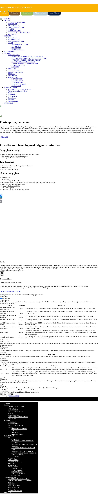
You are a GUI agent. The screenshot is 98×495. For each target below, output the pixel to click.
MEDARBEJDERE (14, 39)
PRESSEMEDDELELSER (19, 44)
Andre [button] (2, 384)
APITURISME (12, 75)
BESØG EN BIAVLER (18, 84)
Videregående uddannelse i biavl (17, 91)
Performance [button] (4, 347)
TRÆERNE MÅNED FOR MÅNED (23, 62)
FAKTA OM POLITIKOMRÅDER (19, 32)
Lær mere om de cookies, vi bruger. (10, 291)
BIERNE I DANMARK (15, 72)
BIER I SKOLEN (16, 79)
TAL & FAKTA (16, 46)
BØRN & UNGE (13, 77)
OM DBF (7, 20)
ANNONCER (12, 34)
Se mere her (4, 259)
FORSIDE (7, 19)
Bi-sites (10, 93)
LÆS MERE (15, 67)
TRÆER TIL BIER (14, 55)
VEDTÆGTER (12, 24)
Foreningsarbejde (13, 101)
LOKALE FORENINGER (16, 27)
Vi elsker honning (40, 13)
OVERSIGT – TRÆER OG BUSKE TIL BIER (26, 60)
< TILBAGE (4, 137)
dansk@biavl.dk (10, 238)
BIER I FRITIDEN (17, 82)
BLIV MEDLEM (9, 51)
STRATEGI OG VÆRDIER (16, 22)
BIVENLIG (11, 74)
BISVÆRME (12, 68)
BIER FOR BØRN (17, 80)
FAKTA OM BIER (13, 70)
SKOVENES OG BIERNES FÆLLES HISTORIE (27, 56)
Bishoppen (11, 99)
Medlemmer (14, 13)
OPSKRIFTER (16, 86)
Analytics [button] (3, 358)
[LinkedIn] (49, 197)
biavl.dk (4, 13)
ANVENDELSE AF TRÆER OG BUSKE (25, 63)
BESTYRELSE (12, 37)
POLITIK (11, 29)
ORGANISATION (13, 25)
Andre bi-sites (54, 13)
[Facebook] (49, 195)
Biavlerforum (12, 98)
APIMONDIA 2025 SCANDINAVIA (19, 89)
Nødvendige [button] (3, 296)
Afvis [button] (14, 270)
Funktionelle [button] (4, 340)
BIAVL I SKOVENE (18, 65)
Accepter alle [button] (20, 270)
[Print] (49, 201)
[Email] (49, 199)
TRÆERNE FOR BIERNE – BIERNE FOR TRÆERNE (29, 58)
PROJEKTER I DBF (14, 31)
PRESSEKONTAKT (18, 50)
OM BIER (7, 53)
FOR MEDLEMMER (10, 87)
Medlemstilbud (12, 96)
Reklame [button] (2, 377)
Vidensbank (11, 94)
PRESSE (10, 43)
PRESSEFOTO (16, 48)
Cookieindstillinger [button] (5, 270)
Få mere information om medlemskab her (12, 221)
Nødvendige (6, 298)
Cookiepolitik (4, 223)
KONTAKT (7, 36)
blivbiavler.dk (27, 13)
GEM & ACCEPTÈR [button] (6, 394)
